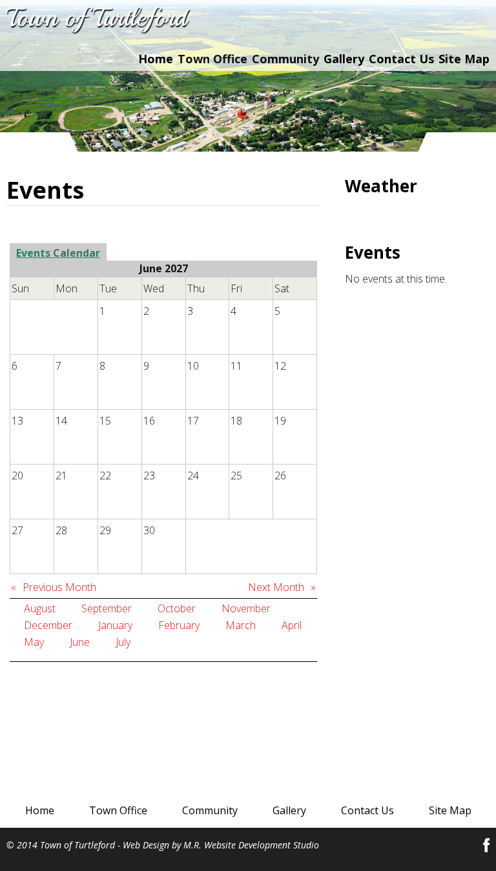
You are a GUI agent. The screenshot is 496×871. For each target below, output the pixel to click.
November (246, 608)
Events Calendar (58, 253)
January (115, 625)
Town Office (118, 810)
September (106, 608)
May (34, 642)
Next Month (276, 587)
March (240, 625)
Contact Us (401, 58)
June (80, 642)
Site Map (464, 58)
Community (210, 810)
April (292, 625)
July (123, 642)
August (40, 608)
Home (155, 58)
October (177, 608)
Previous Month (59, 587)
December (48, 625)
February (179, 625)
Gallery (344, 58)
